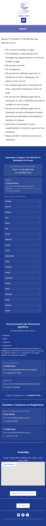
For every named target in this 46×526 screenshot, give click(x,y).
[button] (23, 20)
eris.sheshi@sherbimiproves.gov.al (19, 418)
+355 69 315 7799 (13, 373)
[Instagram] (27, 515)
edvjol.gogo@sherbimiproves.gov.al (22, 370)
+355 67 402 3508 (12, 421)
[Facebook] (18, 515)
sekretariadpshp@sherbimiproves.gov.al (26, 189)
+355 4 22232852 (13, 387)
